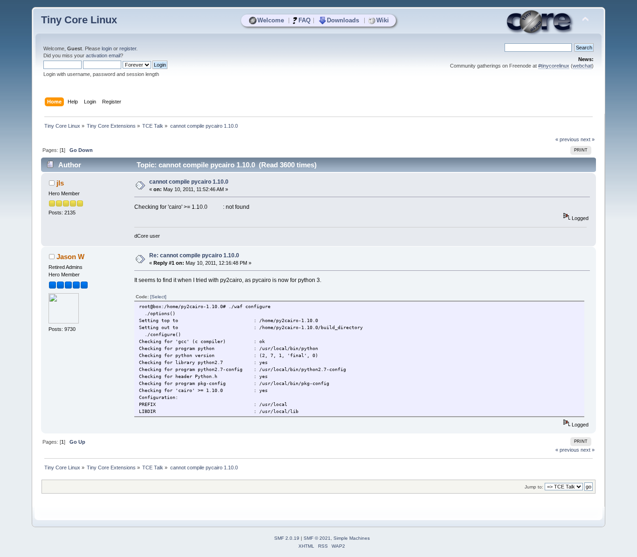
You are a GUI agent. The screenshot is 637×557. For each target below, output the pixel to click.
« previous (567, 139)
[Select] (158, 296)
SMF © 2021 (317, 538)
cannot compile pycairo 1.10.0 (188, 182)
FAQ (304, 20)
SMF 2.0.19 (286, 538)
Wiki (382, 20)
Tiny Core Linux (79, 20)
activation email (103, 55)
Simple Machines (351, 538)
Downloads (343, 20)
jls (60, 183)
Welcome (270, 20)
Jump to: (534, 486)
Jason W (70, 257)
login (107, 48)
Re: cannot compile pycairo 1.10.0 (194, 255)
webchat (582, 66)
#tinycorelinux (553, 66)
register (127, 48)
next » (588, 139)
